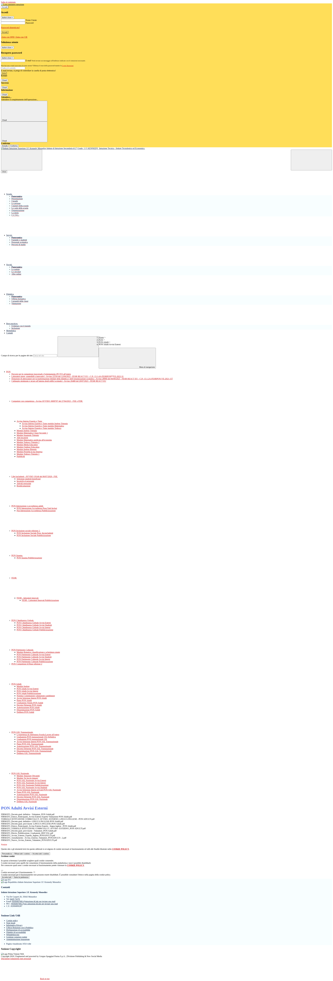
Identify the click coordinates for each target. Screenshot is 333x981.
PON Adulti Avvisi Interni (27, 691)
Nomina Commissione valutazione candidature (36, 696)
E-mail (28, 60)
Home (101, 337)
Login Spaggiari (67, 66)
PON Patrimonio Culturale (22, 650)
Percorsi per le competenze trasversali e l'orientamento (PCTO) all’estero (41, 374)
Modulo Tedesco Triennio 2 (28, 442)
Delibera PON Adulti (25, 712)
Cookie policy (12, 920)
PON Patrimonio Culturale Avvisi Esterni (33, 654)
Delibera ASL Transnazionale (29, 753)
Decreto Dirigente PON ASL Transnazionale (35, 749)
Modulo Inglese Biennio (27, 449)
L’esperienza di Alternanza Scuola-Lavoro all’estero (38, 734)
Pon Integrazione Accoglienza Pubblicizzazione (36, 511)
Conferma (14, 146)
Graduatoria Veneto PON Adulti (30, 703)
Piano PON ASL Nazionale (28, 792)
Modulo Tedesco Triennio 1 (28, 454)
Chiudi (4, 80)
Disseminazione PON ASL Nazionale (32, 799)
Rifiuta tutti (22, 854)
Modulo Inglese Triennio (27, 430)
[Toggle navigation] (21, 160)
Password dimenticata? (10, 27)
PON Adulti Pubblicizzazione (29, 693)
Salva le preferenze (21, 877)
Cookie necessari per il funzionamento (17, 872)
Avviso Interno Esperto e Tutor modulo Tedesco (41, 428)
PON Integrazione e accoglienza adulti (27, 506)
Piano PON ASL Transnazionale (30, 744)
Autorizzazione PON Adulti (28, 707)
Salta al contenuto (8, 2)
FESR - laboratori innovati (28, 598)
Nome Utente (31, 20)
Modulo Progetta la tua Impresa (29, 452)
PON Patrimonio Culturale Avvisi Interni (33, 659)
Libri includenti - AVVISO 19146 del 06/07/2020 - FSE (34, 476)
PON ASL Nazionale (20, 773)
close (4, 172)
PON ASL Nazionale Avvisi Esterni (31, 780)
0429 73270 (15, 899)
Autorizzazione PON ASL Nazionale (32, 794)
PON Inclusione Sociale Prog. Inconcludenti (35, 533)
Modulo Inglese (23, 686)
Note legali (10, 923)
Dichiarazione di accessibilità (18, 930)
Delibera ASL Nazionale (27, 801)
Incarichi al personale (25, 481)
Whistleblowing (12, 935)
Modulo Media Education (27, 445)
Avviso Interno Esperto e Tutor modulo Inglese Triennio (45, 423)
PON (101, 340)
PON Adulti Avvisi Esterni (28, 689)
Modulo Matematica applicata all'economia (34, 440)
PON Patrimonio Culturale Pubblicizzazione (35, 661)
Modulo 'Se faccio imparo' (27, 778)
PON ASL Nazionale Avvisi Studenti (32, 787)
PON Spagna (17, 555)
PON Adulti (104, 342)
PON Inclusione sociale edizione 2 (25, 531)
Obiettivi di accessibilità (16, 932)
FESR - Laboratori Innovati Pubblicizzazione (40, 600)
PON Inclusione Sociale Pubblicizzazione (34, 535)
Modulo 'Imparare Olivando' (28, 776)
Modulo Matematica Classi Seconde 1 (32, 433)
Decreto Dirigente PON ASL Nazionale (33, 797)
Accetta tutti (41, 854)
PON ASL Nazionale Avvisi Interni (31, 783)
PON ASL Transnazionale (22, 732)
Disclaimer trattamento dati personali (16, 959)
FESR (14, 578)
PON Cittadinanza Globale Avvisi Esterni (34, 623)
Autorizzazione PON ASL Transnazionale (34, 746)
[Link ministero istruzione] (12, 4)
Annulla (5, 146)
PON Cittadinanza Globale (22, 620)
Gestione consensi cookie (16, 937)
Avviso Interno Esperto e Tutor (30, 421)
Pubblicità (21, 456)
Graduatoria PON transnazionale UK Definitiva (36, 737)
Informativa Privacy (14, 925)
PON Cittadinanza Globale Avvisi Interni (33, 627)
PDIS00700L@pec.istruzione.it (34, 904)
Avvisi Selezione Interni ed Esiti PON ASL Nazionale (39, 790)
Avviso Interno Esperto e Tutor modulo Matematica (43, 426)
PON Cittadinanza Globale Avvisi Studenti (34, 625)
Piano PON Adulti (24, 700)
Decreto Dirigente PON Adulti (29, 705)
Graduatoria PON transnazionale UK (32, 739)
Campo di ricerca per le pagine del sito (17, 355)
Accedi (4, 7)
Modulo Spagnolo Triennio (28, 435)
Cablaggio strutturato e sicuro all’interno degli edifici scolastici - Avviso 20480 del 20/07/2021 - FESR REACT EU (58, 381)
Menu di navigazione (147, 367)
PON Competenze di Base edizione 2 (26, 664)
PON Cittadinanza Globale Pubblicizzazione (35, 630)
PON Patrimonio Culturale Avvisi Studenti (34, 657)
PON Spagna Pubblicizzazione (29, 558)
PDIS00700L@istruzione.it (33, 901)
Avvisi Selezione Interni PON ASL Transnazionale (37, 742)
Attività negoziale (24, 483)
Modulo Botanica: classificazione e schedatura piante (38, 652)
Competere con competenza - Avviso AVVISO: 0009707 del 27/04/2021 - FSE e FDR (47, 401)
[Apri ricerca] (311, 160)
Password (30, 23)
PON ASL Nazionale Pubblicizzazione (33, 785)
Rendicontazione (23, 486)
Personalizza (7, 854)
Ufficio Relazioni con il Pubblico (19, 928)
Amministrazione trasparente (18, 939)
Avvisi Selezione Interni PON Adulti (32, 698)
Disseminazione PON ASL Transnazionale (34, 751)
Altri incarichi (22, 438)
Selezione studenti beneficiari (29, 479)
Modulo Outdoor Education (28, 447)
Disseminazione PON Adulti (28, 710)
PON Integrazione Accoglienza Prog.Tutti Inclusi (37, 508)
